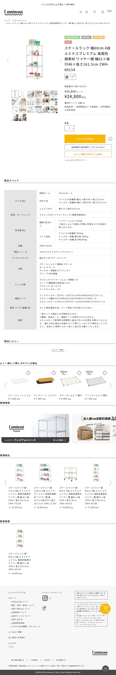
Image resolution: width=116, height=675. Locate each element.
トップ (7, 20)
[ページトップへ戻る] (105, 668)
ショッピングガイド (74, 160)
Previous (8, 61)
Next (61, 61)
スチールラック (19, 20)
